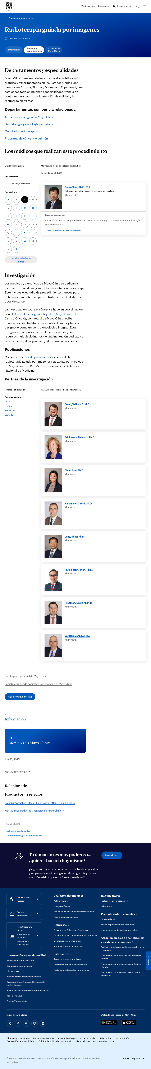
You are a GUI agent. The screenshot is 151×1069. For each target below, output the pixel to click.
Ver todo (9, 414)
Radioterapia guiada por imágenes (52, 29)
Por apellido (11, 191)
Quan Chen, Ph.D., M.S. (78, 187)
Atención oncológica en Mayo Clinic (29, 117)
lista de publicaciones (38, 357)
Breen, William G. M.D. (77, 404)
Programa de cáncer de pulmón (26, 138)
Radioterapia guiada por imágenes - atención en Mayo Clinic (38, 683)
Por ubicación (12, 176)
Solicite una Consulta (20, 38)
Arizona (8, 401)
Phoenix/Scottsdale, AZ (22, 183)
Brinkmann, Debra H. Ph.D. (80, 437)
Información (14, 49)
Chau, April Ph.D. (74, 470)
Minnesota (10, 410)
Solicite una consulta (20, 696)
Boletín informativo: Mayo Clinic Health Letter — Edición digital (40, 802)
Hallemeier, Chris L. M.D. (78, 503)
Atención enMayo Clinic (54, 49)
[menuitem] (14, 50)
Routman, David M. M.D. (78, 602)
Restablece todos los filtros (21, 259)
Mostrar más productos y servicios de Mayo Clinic (33, 810)
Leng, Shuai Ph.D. (74, 536)
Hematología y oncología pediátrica (29, 124)
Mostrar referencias (16, 771)
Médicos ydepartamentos (34, 49)
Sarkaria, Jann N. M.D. (77, 635)
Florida (8, 405)
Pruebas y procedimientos (21, 18)
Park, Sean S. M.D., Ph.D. (79, 569)
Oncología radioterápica (21, 131)
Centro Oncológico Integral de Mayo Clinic (43, 314)
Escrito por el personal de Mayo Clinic (26, 676)
